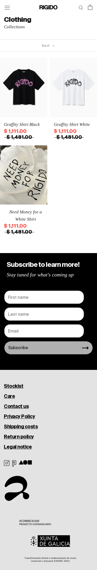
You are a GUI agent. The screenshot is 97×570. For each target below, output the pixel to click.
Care (9, 396)
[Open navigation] (7, 7)
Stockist (13, 386)
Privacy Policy (19, 416)
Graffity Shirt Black (22, 124)
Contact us (16, 406)
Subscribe (18, 347)
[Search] (81, 7)
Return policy (19, 436)
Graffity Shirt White (72, 124)
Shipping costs (21, 426)
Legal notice (18, 447)
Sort (46, 45)
